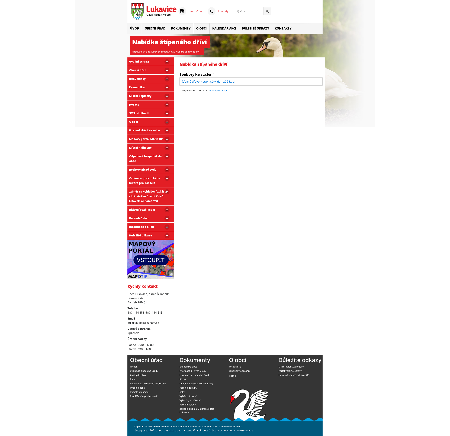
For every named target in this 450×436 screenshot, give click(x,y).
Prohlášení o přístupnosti (144, 396)
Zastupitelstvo (138, 375)
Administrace (245, 431)
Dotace (134, 104)
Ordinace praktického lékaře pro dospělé (144, 180)
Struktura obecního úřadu (144, 370)
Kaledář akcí (196, 11)
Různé (182, 379)
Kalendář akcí (224, 28)
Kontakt (134, 366)
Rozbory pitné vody (142, 169)
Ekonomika (137, 87)
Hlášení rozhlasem (142, 209)
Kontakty (223, 11)
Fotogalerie (235, 366)
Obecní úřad (155, 28)
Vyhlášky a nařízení (189, 400)
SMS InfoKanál (139, 113)
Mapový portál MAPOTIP (146, 139)
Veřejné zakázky (188, 387)
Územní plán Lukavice (144, 130)
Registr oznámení (139, 392)
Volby (182, 392)
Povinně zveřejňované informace (148, 383)
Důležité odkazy (255, 28)
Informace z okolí (141, 227)
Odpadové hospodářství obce (146, 158)
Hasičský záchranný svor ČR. (294, 375)
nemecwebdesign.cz (231, 426)
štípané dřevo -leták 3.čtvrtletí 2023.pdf (208, 81)
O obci (201, 28)
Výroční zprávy (187, 404)
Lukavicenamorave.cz (162, 51)
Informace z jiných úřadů (192, 370)
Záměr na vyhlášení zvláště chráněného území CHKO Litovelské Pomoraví (148, 196)
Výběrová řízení (188, 396)
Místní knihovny (140, 147)
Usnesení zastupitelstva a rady (196, 383)
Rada (132, 379)
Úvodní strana (139, 61)
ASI (216, 426)
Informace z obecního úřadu (194, 375)
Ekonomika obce (188, 366)
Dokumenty (181, 28)
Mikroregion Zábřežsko (291, 366)
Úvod (134, 28)
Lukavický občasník (239, 370)
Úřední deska (137, 387)
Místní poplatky (140, 96)
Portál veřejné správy (290, 370)
